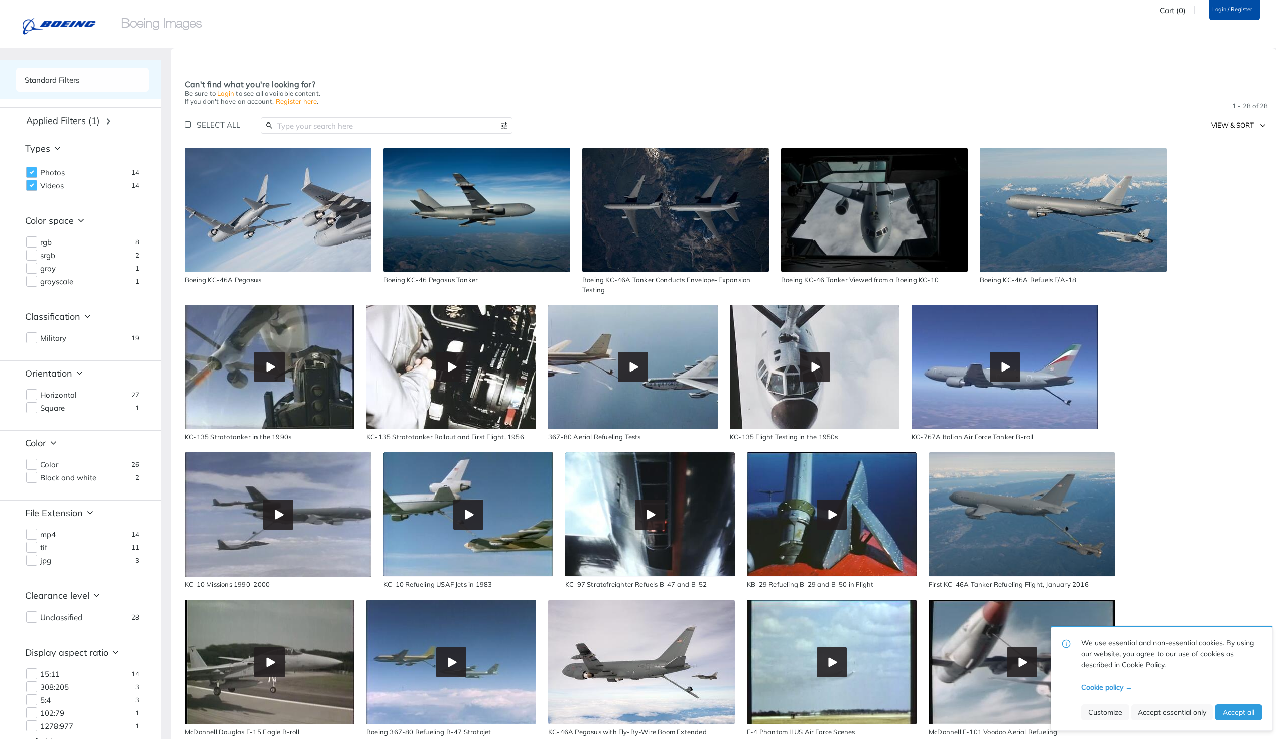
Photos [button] (52, 172)
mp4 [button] (48, 534)
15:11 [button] (50, 674)
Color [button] (49, 464)
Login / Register (1232, 9)
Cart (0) (1173, 10)
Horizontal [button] (58, 395)
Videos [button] (52, 185)
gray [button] (48, 268)
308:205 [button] (54, 687)
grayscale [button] (56, 281)
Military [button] (53, 338)
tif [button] (43, 547)
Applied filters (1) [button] (63, 121)
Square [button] (52, 408)
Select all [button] (218, 125)
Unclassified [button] (61, 617)
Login (225, 93)
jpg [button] (45, 560)
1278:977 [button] (56, 726)
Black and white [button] (68, 477)
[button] (504, 125)
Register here (296, 101)
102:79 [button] (52, 713)
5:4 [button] (45, 700)
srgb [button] (47, 255)
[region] (278, 210)
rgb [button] (46, 242)
